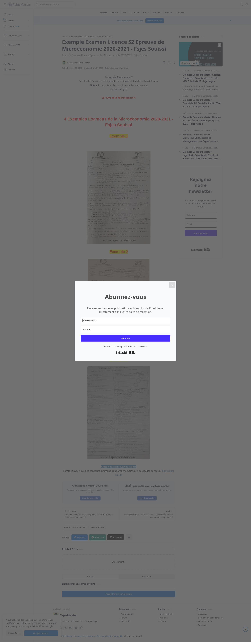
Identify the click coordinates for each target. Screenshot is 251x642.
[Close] (172, 285)
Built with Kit (125, 352)
